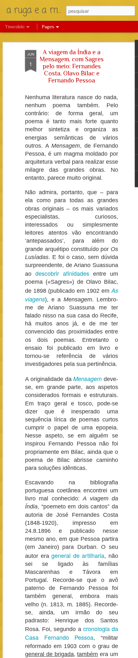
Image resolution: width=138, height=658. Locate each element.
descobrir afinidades (62, 273)
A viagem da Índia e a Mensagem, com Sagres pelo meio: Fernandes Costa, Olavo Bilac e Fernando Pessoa (71, 66)
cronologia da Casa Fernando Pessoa (71, 632)
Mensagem (87, 379)
